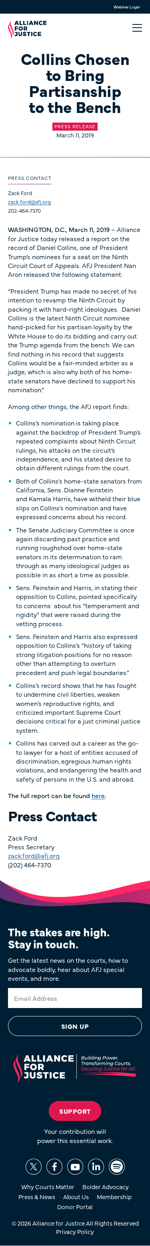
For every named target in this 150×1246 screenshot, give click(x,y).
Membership (114, 1196)
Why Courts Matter (47, 1186)
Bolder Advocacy (105, 1186)
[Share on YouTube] (75, 1167)
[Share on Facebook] (54, 1167)
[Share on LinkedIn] (96, 1167)
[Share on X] (34, 1167)
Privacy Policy (75, 1231)
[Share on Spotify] (117, 1167)
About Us (76, 1196)
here (98, 795)
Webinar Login (127, 7)
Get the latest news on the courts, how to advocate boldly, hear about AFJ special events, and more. (68, 969)
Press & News (36, 1196)
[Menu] (137, 28)
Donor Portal (75, 1206)
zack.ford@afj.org (29, 201)
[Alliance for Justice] (27, 29)
